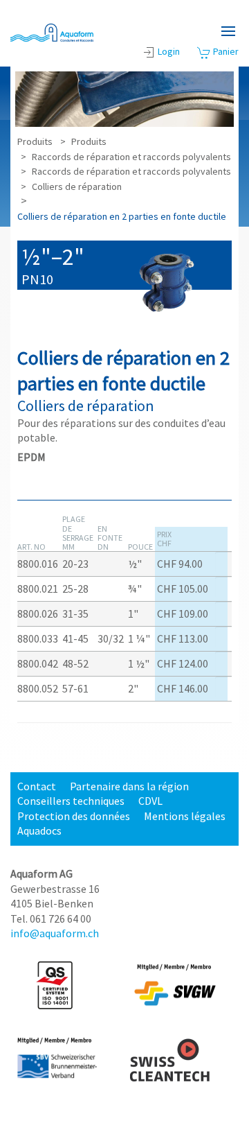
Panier (225, 51)
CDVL (150, 801)
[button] (228, 31)
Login (169, 51)
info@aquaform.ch (54, 933)
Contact (36, 786)
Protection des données (73, 816)
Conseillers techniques (70, 801)
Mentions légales (184, 816)
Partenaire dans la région (129, 786)
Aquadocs (39, 830)
